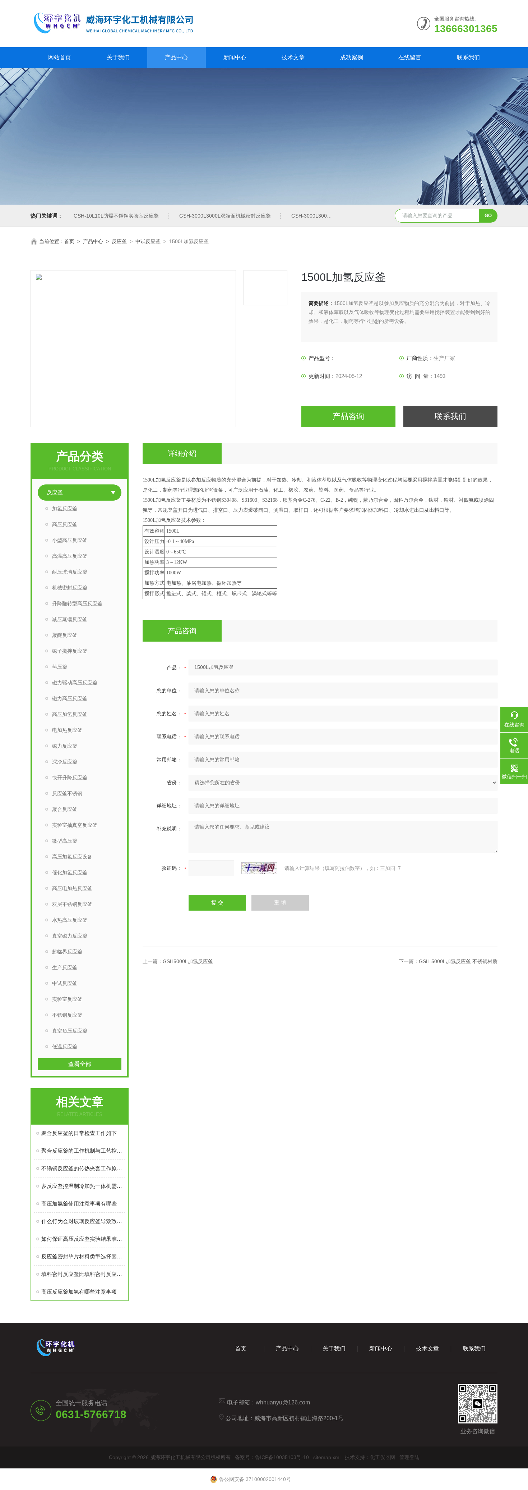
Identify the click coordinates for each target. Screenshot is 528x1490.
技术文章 (293, 57)
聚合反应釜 (64, 809)
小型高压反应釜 (69, 540)
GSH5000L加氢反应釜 (188, 961)
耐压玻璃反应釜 (69, 572)
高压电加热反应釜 (72, 888)
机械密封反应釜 (69, 588)
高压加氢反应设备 (72, 857)
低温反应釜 (64, 1046)
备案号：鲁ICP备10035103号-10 (272, 1457)
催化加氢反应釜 (69, 872)
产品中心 (176, 57)
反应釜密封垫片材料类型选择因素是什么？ (83, 1256)
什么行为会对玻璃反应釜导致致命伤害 (83, 1221)
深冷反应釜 (64, 762)
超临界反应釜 (67, 951)
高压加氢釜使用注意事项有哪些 (79, 1203)
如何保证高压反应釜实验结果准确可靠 (83, 1239)
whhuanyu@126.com (283, 1402)
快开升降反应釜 (69, 777)
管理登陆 (409, 1457)
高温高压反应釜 (69, 556)
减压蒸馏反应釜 (69, 619)
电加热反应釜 (67, 730)
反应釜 (119, 241)
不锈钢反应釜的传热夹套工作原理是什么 (83, 1168)
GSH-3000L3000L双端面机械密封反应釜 (225, 216)
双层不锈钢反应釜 (72, 904)
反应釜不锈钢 (67, 793)
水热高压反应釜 (69, 920)
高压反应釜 (64, 524)
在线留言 (409, 57)
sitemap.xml (327, 1457)
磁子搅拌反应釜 (69, 651)
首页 (69, 241)
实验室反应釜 (67, 999)
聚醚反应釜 (64, 635)
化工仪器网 (382, 1457)
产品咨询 (348, 416)
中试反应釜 (148, 241)
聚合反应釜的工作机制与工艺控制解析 (83, 1151)
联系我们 (468, 57)
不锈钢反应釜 (67, 1015)
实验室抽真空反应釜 (74, 825)
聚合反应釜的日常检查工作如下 (79, 1133)
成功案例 (351, 57)
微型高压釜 (64, 841)
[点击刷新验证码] (259, 868)
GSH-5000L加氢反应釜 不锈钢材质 (458, 961)
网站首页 (59, 57)
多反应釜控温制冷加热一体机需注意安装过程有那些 (83, 1186)
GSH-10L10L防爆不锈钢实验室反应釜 (116, 216)
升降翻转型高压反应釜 (77, 603)
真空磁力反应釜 (69, 936)
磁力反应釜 (64, 746)
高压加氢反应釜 (69, 714)
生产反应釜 (64, 967)
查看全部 (79, 1064)
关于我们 (118, 57)
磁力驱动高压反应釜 (74, 682)
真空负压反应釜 (69, 1031)
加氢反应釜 (64, 508)
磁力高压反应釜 (69, 698)
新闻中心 (234, 57)
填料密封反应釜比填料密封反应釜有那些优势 (83, 1274)
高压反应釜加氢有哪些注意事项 (79, 1292)
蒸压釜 (59, 667)
